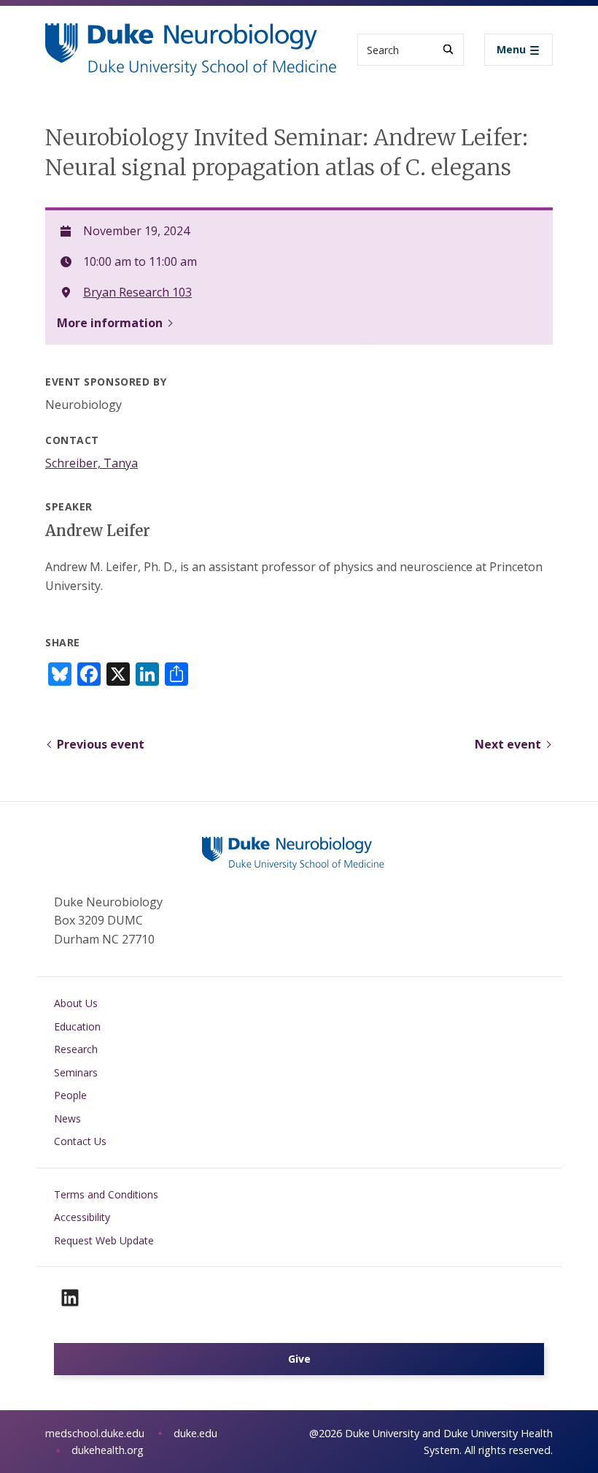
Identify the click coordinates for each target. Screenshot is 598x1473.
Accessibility (82, 1217)
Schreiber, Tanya (91, 463)
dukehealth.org (107, 1450)
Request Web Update (104, 1240)
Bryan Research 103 (137, 292)
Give (299, 1359)
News (67, 1118)
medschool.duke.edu (94, 1433)
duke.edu (195, 1433)
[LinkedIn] (70, 1298)
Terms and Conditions (106, 1194)
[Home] (191, 37)
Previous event (100, 744)
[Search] (448, 49)
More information (110, 323)
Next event (508, 744)
